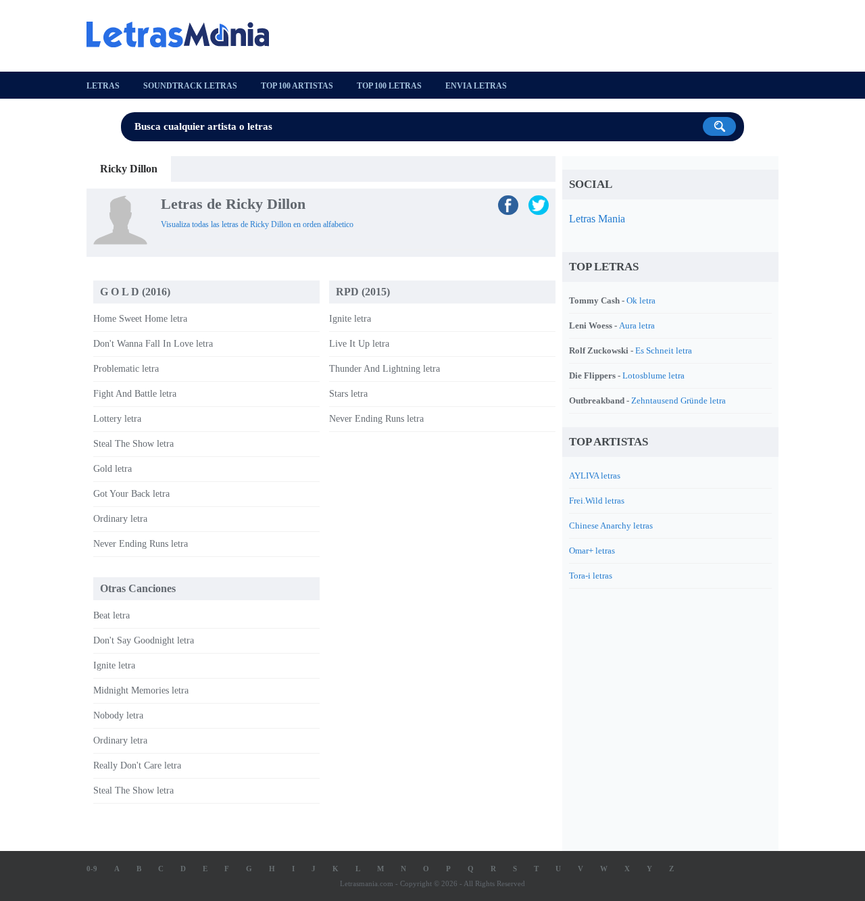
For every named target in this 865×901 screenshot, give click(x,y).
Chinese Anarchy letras (611, 525)
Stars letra (348, 394)
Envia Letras (476, 86)
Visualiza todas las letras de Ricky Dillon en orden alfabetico (257, 224)
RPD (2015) (363, 291)
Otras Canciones (138, 588)
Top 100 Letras (389, 86)
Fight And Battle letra (134, 394)
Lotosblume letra (653, 375)
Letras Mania (597, 218)
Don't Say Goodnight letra (143, 640)
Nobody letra (118, 715)
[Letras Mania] (184, 34)
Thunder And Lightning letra (384, 369)
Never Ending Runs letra (140, 544)
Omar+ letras (592, 550)
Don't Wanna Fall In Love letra (153, 344)
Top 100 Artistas (297, 86)
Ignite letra (350, 319)
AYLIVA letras (594, 475)
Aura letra (637, 325)
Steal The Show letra (133, 444)
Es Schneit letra (663, 350)
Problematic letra (126, 369)
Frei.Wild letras (596, 500)
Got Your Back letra (131, 494)
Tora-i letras (590, 575)
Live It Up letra (359, 344)
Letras (103, 86)
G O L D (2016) (135, 291)
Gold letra (112, 469)
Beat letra (111, 615)
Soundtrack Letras (190, 86)
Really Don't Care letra (137, 765)
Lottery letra (117, 419)
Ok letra (641, 300)
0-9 (91, 869)
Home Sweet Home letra (140, 319)
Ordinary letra (120, 519)
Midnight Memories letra (141, 690)
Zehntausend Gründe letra (678, 400)
